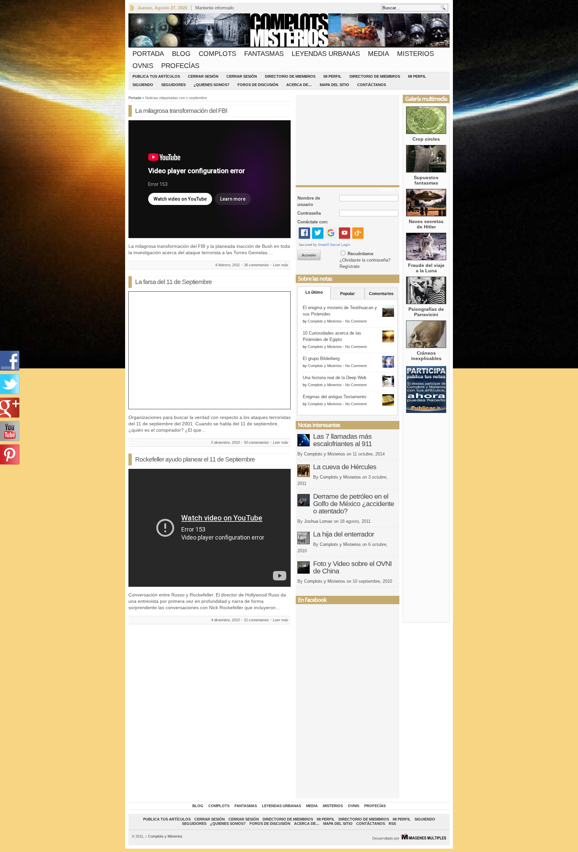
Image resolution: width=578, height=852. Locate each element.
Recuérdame (360, 253)
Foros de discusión (257, 85)
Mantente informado (214, 7)
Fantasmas (264, 53)
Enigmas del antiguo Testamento (334, 396)
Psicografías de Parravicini (426, 311)
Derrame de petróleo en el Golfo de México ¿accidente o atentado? (353, 503)
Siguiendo (142, 85)
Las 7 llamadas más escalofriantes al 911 (342, 439)
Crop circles (426, 139)
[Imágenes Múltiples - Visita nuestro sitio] (423, 838)
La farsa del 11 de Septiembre (173, 281)
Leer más (280, 265)
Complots (217, 53)
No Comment (356, 321)
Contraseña (309, 213)
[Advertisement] (347, 138)
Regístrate (350, 266)
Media (378, 53)
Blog (181, 53)
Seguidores (173, 85)
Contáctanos (371, 85)
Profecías (180, 65)
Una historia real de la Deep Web (334, 377)
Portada (148, 53)
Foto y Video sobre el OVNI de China (352, 567)
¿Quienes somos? (211, 85)
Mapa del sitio (334, 85)
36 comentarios (256, 265)
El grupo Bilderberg (321, 358)
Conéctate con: (312, 221)
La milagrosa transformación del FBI (181, 110)
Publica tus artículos (156, 76)
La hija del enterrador (343, 534)
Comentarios (381, 293)
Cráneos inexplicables (426, 355)
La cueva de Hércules (344, 467)
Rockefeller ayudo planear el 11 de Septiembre (195, 459)
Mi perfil (332, 76)
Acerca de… (299, 85)
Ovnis (142, 65)
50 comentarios (256, 442)
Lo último (314, 292)
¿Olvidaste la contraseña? (365, 260)
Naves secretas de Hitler (426, 224)
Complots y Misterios (325, 321)
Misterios (415, 53)
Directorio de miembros (290, 76)
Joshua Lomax (318, 521)
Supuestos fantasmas (426, 180)
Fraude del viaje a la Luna (426, 268)
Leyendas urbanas (326, 53)
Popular (347, 293)
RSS (392, 824)
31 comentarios (256, 620)
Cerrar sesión (203, 76)
